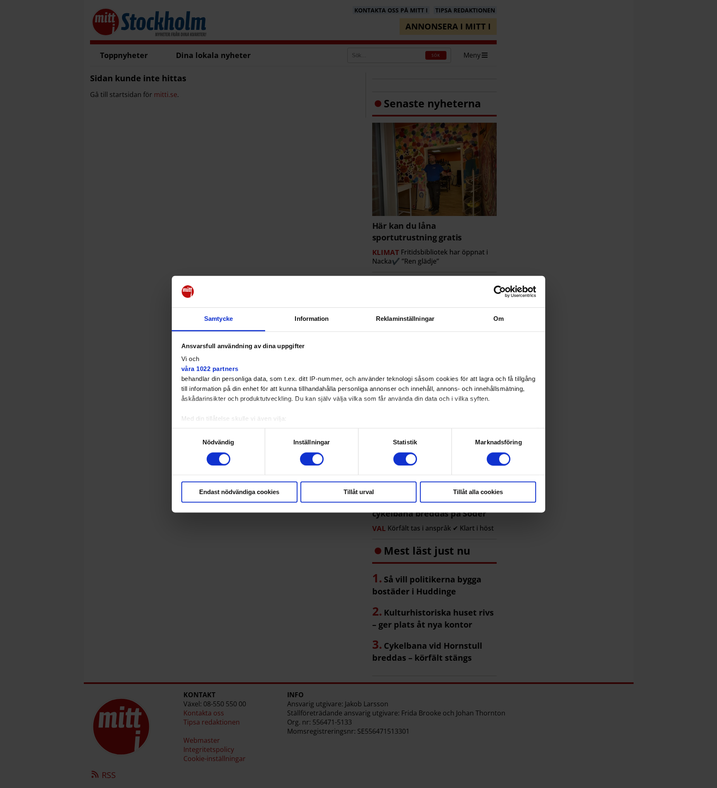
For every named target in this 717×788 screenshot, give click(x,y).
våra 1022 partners (210, 369)
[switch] (312, 459)
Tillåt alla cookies (478, 492)
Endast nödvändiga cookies (239, 492)
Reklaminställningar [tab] (405, 318)
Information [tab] (312, 318)
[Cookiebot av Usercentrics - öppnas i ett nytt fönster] (499, 291)
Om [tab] (498, 318)
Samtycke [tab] (218, 318)
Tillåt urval (359, 492)
